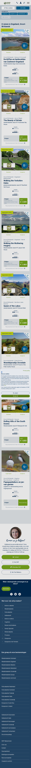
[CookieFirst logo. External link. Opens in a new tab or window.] (1, 372)
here (5, 385)
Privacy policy (26, 370)
